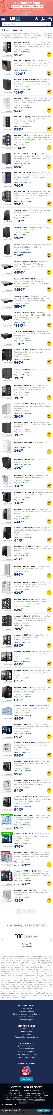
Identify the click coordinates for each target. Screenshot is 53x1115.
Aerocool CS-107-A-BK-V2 (24, 385)
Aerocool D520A (21, 635)
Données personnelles (22, 1014)
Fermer (26, 14)
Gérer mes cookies (26, 1017)
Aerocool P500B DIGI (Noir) (26, 797)
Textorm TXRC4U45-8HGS (25, 331)
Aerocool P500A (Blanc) (24, 743)
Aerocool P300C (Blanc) (24, 706)
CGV (21, 1011)
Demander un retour (26, 1057)
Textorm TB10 (20, 228)
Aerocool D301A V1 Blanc (24, 566)
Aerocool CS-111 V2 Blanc (24, 475)
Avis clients (29, 1011)
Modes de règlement (26, 1051)
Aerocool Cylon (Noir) (23, 528)
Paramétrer (11, 1110)
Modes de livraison (26, 1049)
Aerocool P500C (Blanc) (24, 815)
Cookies (37, 1014)
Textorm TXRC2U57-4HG (24, 296)
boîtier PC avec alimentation (29, 986)
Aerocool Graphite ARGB (24, 687)
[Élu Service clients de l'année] (26, 1074)
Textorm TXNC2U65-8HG (24, 279)
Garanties (20, 1054)
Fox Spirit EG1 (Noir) (22, 61)
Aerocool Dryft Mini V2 (24, 652)
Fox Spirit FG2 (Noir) (22, 135)
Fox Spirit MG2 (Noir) (23, 191)
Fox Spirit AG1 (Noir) (22, 42)
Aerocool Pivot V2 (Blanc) (25, 890)
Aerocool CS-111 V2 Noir (24, 493)
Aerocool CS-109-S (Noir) (24, 422)
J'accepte (43, 1110)
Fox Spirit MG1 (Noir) (23, 173)
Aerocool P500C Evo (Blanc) (26, 852)
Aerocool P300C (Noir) (23, 724)
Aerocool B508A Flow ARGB (26, 350)
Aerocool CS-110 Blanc (23, 442)
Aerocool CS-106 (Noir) (23, 370)
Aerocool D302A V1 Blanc (25, 582)
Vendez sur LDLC (26, 1028)
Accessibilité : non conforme (26, 1037)
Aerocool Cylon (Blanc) (24, 509)
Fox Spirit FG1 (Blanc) (23, 98)
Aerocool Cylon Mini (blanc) (26, 546)
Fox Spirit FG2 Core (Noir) (25, 154)
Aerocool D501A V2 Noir (24, 616)
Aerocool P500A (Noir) (24, 761)
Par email (26, 1079)
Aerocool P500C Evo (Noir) (25, 871)
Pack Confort (31, 1054)
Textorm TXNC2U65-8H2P (25, 262)
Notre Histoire (26, 1008)
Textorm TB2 (19, 245)
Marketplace (26, 1034)
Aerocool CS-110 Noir (23, 459)
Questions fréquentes (26, 1046)
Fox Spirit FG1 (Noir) (22, 117)
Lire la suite (48, 37)
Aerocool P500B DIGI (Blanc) (26, 780)
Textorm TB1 (19, 210)
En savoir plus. (39, 1100)
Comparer (8, 55)
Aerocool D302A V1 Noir (24, 599)
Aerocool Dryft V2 (22, 671)
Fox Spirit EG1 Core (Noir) (25, 79)
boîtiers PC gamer (11, 962)
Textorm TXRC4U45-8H (24, 313)
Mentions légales (26, 1020)
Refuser (9, 1104)
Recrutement (26, 1031)
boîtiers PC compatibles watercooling (25, 981)
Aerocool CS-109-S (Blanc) (25, 404)
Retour (7, 30)
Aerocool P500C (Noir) (23, 834)
